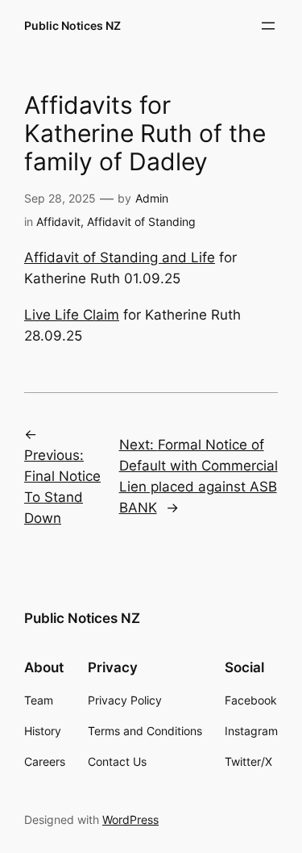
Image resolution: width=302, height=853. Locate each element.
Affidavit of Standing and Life (119, 257)
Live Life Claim (71, 315)
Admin (151, 198)
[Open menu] (268, 26)
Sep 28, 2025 (60, 198)
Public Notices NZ (72, 25)
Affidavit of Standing (141, 221)
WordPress (130, 819)
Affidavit (58, 221)
